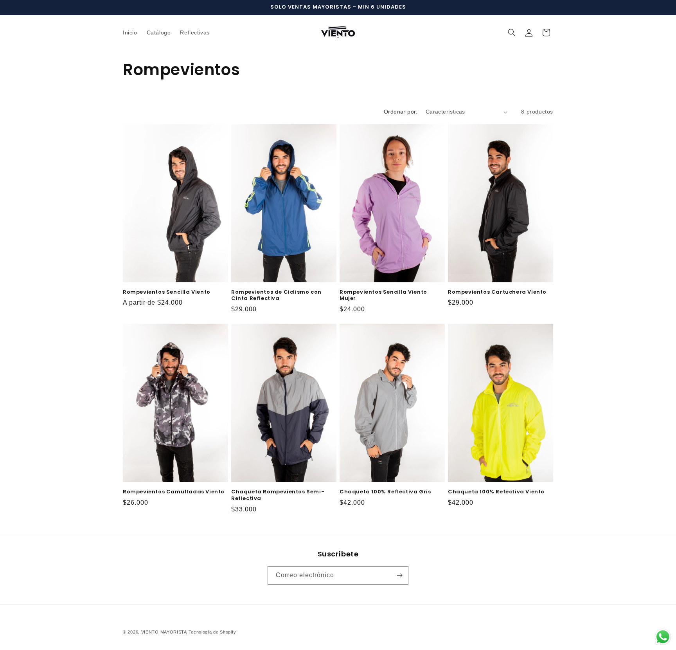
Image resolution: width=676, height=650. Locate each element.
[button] (511, 32)
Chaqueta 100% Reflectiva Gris (385, 492)
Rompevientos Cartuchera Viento (497, 292)
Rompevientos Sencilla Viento (166, 292)
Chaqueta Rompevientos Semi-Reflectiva (277, 495)
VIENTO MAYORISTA (164, 632)
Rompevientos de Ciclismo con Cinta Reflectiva (276, 295)
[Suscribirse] (399, 575)
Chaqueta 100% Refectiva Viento (496, 492)
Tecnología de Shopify (212, 632)
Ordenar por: (401, 111)
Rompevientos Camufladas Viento (174, 492)
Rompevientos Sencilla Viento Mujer (383, 295)
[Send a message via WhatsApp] (663, 637)
